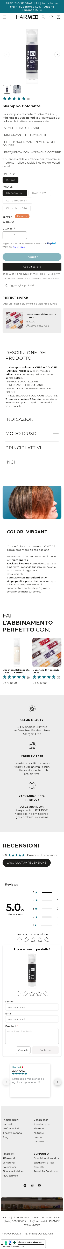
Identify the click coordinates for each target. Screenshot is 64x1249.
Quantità (9, 228)
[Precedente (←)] (6, 54)
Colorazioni (9, 1167)
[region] (32, 54)
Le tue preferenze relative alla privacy (26, 1242)
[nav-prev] (6, 1082)
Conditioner (41, 1119)
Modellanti (9, 1153)
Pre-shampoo (42, 1124)
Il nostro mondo (12, 1132)
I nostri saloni (11, 1119)
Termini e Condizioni (46, 1171)
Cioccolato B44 (18, 209)
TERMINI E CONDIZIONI (39, 1233)
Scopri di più (19, 247)
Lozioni (38, 1137)
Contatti (39, 1167)
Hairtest (7, 1124)
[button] (4, 17)
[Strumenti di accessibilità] (14, 1243)
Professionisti (11, 1128)
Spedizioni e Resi (44, 1162)
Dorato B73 (41, 193)
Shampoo (39, 1128)
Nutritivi (39, 1132)
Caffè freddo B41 (19, 201)
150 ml (12, 180)
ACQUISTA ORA (39, 326)
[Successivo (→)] (57, 54)
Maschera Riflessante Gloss (46, 671)
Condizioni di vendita (46, 1158)
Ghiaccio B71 (16, 193)
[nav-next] (57, 1082)
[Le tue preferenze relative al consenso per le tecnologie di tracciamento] (6, 1243)
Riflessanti (9, 1158)
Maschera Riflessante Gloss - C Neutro (16, 671)
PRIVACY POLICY (11, 1233)
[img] (14, 98)
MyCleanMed (10, 1175)
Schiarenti (9, 1162)
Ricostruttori (41, 1141)
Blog (5, 1137)
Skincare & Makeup (14, 1171)
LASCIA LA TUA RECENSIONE (26, 862)
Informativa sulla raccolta (13, 1246)
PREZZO (7, 217)
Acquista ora (32, 266)
